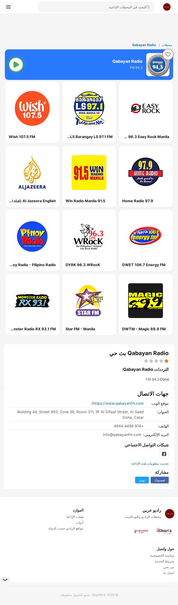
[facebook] (164, 454)
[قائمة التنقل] (8, 7)
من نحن (168, 567)
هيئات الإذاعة (74, 517)
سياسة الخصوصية (162, 555)
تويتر (142, 480)
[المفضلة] (168, 54)
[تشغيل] (16, 64)
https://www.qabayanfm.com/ (118, 403)
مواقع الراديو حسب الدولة (65, 528)
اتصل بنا (168, 573)
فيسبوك (159, 480)
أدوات (79, 522)
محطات (167, 45)
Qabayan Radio (144, 45)
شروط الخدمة (164, 561)
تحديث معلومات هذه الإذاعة (150, 463)
